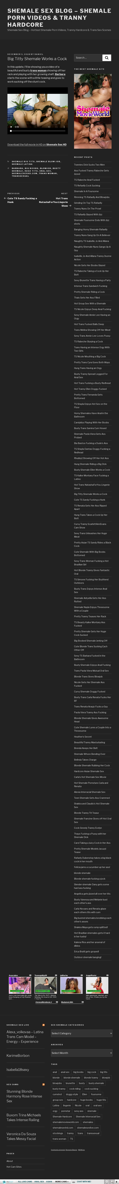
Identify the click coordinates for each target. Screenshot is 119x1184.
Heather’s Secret (83, 736)
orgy (55, 1111)
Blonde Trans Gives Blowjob (88, 676)
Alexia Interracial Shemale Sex (89, 792)
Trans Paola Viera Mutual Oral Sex (91, 670)
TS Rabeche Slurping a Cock (88, 341)
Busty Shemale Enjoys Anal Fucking (92, 665)
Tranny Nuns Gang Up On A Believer (92, 235)
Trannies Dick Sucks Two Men (89, 164)
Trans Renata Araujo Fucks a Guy (91, 706)
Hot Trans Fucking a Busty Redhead (92, 383)
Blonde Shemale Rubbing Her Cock (92, 765)
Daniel (39, 54)
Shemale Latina (22, 164)
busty (82, 1083)
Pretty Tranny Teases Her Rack (90, 616)
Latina (56, 1105)
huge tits (31, 171)
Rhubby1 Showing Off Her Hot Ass (91, 458)
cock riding (75, 1088)
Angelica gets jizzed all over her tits (92, 893)
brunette (70, 1083)
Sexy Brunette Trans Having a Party (92, 280)
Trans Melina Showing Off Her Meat (92, 330)
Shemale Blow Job (48, 161)
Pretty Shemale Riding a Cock (89, 292)
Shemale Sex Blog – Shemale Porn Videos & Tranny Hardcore (59, 17)
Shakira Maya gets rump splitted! (91, 927)
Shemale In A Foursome (86, 191)
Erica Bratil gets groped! (86, 951)
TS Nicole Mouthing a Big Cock (90, 356)
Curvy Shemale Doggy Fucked (89, 691)
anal (55, 1072)
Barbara (17, 168)
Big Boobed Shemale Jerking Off (90, 640)
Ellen (84, 1094)
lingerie (67, 1105)
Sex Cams (13, 1084)
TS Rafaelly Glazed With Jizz (88, 214)
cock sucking (91, 1088)
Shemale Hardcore (62, 1116)
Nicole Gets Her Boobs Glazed (89, 265)
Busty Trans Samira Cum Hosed (90, 428)
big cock (92, 1072)
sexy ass (78, 1111)
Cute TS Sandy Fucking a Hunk (89, 499)
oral (87, 1105)
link (116, 1136)
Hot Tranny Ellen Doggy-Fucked (90, 389)
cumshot (57, 1094)
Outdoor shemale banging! (87, 957)
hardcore (71, 1100)
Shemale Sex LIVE (18, 1025)
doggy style (72, 1094)
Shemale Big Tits (23, 161)
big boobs (32, 168)
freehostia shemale (58, 1150)
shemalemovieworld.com (66, 1122)
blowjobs (57, 1083)
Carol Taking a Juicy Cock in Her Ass (92, 843)
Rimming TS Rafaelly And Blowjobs (92, 197)
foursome (96, 1094)
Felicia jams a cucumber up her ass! (92, 867)
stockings (58, 1133)
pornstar (65, 1111)
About (10, 1161)
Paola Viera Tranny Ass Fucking (90, 712)
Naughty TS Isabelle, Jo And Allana (91, 241)
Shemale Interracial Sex (88, 1116)
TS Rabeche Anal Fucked (87, 180)
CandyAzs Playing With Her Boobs (91, 422)
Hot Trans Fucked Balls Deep (89, 324)
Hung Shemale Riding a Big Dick (90, 464)
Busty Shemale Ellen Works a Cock (92, 469)
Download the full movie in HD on (36, 144)
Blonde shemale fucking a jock (89, 878)
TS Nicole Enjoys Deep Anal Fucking (92, 309)
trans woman (48, 173)
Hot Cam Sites (14, 1166)
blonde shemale (82, 873)
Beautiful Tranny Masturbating (89, 742)
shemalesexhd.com (24, 173)
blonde (56, 1077)
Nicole (78, 1105)
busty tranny (59, 1088)
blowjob (45, 168)
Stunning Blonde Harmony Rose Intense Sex (24, 1096)
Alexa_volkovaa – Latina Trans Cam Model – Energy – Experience (25, 1037)
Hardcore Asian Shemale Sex (89, 771)
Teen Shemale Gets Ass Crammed (92, 798)
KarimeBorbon (18, 1056)
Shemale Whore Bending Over (89, 754)
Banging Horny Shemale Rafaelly (90, 229)
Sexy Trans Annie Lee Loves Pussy (92, 335)
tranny (70, 1133)
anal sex (65, 1072)
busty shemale (96, 1083)
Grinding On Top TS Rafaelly (88, 203)
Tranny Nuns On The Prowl (87, 208)
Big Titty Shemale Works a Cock (90, 494)
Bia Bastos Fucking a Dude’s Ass (91, 443)
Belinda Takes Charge (85, 759)
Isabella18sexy (18, 1070)
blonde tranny (91, 1077)
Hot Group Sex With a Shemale (90, 303)
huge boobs (86, 1100)
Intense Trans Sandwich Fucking (90, 286)
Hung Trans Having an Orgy (88, 368)
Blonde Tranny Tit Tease (86, 813)
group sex (58, 1100)
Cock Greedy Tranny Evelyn (88, 828)
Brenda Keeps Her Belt (86, 748)
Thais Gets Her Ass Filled (87, 297)
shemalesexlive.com (88, 1127)
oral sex (45, 171)
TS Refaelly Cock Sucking (87, 185)
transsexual (20, 176)
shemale (91, 1111)
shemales (88, 1122)
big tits (103, 1072)
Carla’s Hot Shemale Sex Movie (90, 777)
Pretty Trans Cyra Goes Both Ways (92, 362)
